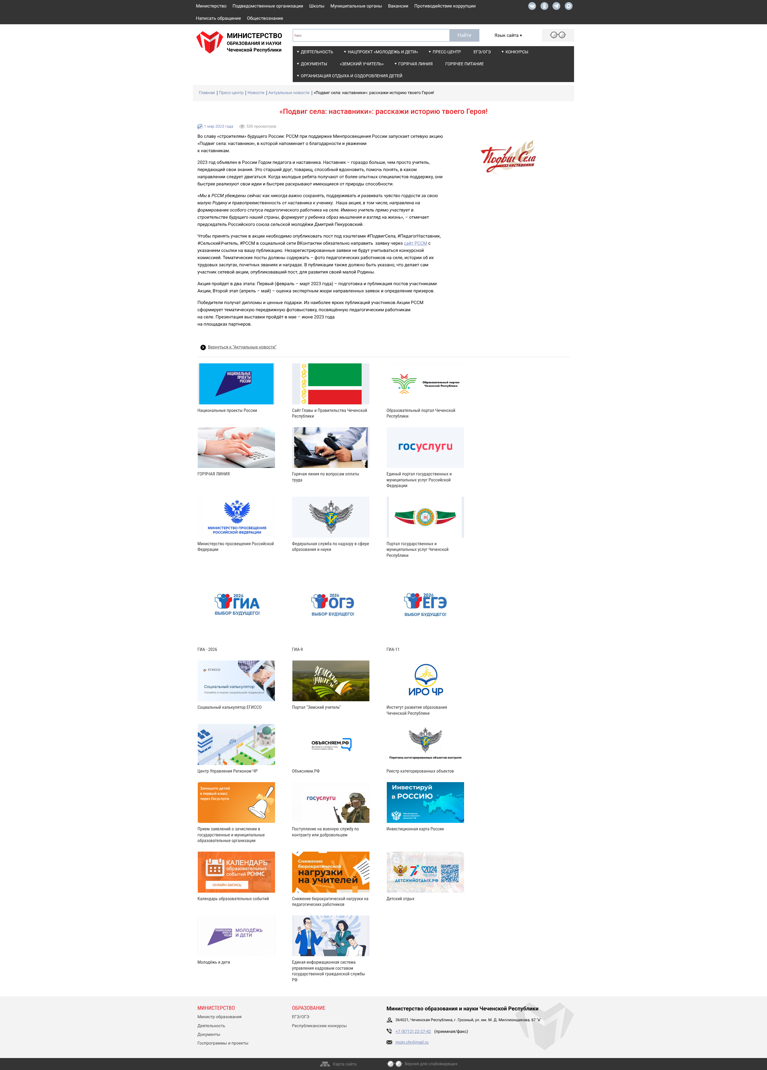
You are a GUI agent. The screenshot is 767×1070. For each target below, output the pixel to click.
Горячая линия (415, 64)
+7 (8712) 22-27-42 (413, 1031)
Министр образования (219, 1017)
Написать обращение (218, 18)
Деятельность (317, 52)
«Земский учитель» (362, 64)
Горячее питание (464, 64)
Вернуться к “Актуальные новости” (242, 347)
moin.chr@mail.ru (411, 1042)
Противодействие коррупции (445, 6)
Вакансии (398, 6)
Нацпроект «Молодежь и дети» (383, 52)
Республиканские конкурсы (319, 1026)
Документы (314, 64)
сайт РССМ (415, 243)
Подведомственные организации (267, 6)
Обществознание (265, 18)
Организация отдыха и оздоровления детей (351, 76)
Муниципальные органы (356, 6)
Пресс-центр (447, 52)
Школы (316, 6)
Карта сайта (345, 1064)
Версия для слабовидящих (431, 1064)
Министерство (211, 6)
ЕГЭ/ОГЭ (482, 52)
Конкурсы (516, 52)
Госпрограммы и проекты (222, 1043)
